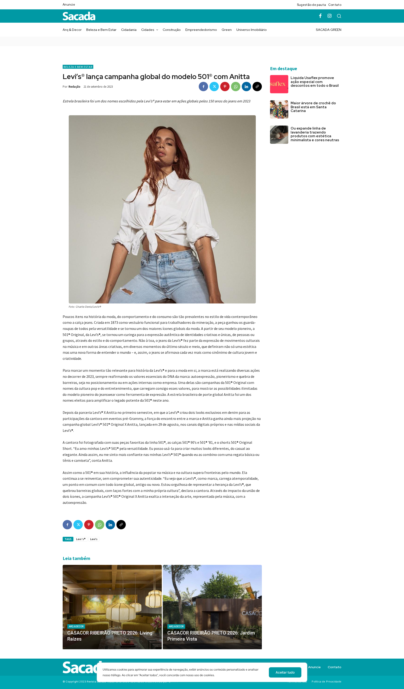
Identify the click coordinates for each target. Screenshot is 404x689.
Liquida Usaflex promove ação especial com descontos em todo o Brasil (315, 82)
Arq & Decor (76, 626)
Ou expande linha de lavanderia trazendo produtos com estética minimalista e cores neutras (315, 134)
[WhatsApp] (235, 86)
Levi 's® (81, 539)
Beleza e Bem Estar (78, 67)
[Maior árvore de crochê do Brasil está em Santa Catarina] (279, 109)
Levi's (93, 539)
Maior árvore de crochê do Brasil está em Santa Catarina (313, 107)
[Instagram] (329, 16)
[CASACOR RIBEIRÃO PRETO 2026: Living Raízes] (112, 607)
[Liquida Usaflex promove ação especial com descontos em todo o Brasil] (279, 84)
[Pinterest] (225, 86)
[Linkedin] (246, 86)
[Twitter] (214, 86)
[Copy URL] (257, 86)
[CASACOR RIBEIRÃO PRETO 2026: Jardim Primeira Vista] (212, 607)
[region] (202, 676)
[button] (339, 16)
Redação (74, 87)
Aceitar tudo (285, 672)
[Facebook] (320, 16)
